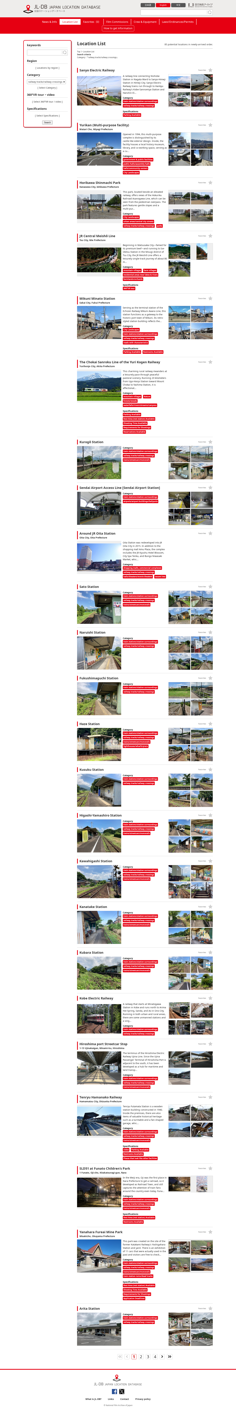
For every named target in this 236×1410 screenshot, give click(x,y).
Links (111, 1399)
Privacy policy (143, 1399)
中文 (178, 5)
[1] (209, 12)
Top (78, 51)
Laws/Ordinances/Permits (178, 22)
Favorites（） (92, 22)
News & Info (49, 22)
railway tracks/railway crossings (45, 81)
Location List (70, 22)
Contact (124, 1399)
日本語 (148, 5)
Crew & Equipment (145, 22)
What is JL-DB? (93, 1399)
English (163, 5)
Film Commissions (117, 22)
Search (47, 122)
